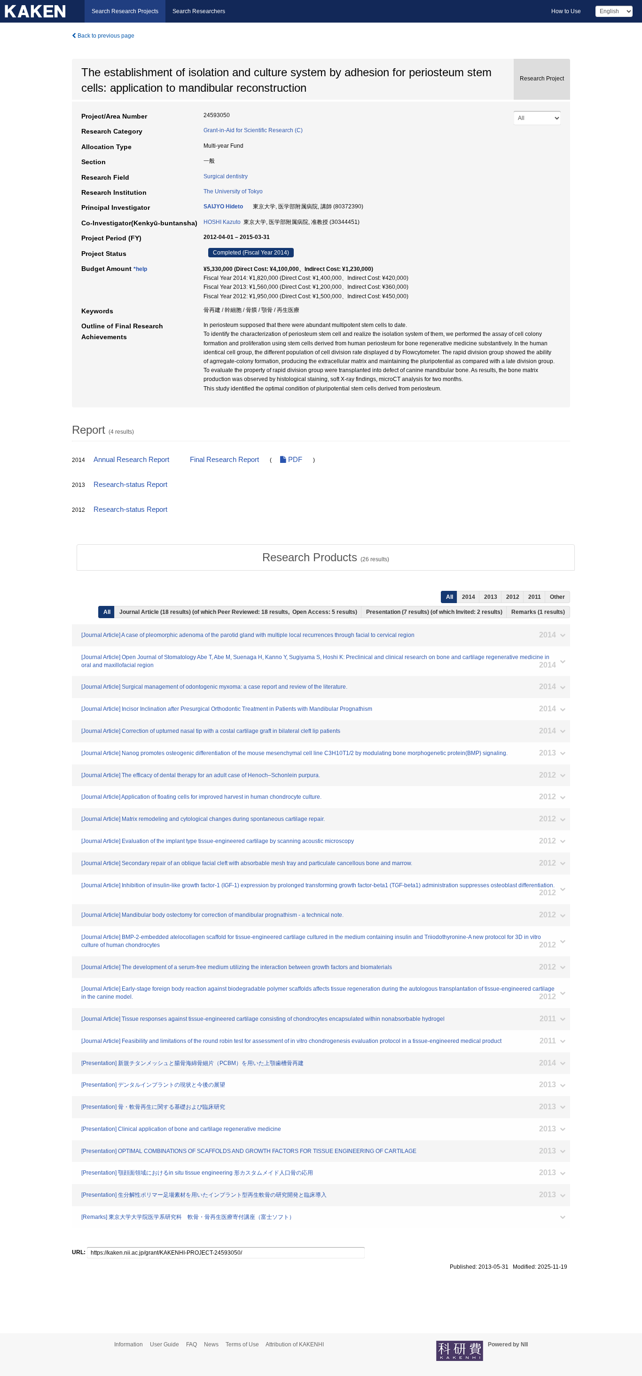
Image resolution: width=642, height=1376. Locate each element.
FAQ (191, 1344)
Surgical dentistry (226, 176)
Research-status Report (130, 484)
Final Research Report (224, 459)
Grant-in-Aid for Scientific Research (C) (253, 130)
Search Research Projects (125, 11)
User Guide (164, 1344)
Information (128, 1344)
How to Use (566, 11)
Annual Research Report (131, 459)
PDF (294, 459)
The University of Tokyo (233, 191)
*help (140, 269)
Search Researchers (198, 11)
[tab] (326, 557)
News (211, 1344)
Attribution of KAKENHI (295, 1344)
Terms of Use (242, 1344)
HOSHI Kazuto (222, 222)
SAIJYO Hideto (223, 206)
